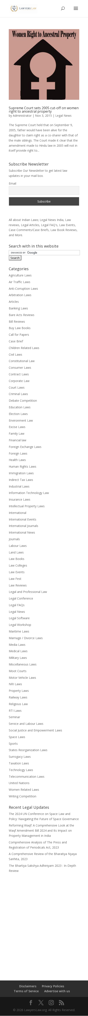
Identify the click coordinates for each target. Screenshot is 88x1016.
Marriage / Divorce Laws (26, 638)
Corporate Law (19, 381)
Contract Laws (19, 374)
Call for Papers (19, 335)
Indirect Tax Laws (21, 480)
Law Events (17, 572)
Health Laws (17, 460)
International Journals (23, 526)
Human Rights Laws (22, 466)
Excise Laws (17, 427)
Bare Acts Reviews (21, 315)
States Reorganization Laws (28, 750)
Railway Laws (18, 697)
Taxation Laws (19, 763)
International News (22, 532)
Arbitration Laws (20, 295)
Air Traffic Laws (19, 282)
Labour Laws (18, 546)
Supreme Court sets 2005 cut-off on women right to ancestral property (44, 110)
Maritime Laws (19, 631)
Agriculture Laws (20, 275)
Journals (14, 539)
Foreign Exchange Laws (25, 447)
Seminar (14, 717)
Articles (14, 302)
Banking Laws (18, 308)
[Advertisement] (44, 924)
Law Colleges (18, 565)
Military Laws (18, 658)
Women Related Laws (24, 790)
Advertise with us (57, 991)
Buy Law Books (20, 328)
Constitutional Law (22, 361)
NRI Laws (15, 684)
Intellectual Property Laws (27, 506)
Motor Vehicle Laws (22, 678)
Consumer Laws (20, 368)
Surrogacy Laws (20, 757)
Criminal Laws (18, 394)
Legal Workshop (20, 625)
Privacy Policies (53, 986)
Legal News (63, 115)
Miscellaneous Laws (23, 664)
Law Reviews (18, 585)
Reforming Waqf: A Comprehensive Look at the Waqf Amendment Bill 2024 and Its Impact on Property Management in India (41, 830)
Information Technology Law (29, 493)
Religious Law (18, 704)
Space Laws (17, 737)
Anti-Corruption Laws (23, 288)
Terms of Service (26, 991)
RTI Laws (15, 711)
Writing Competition (22, 796)
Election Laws (18, 414)
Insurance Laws (19, 499)
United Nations (19, 783)
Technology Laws (21, 770)
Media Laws (17, 645)
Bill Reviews (17, 321)
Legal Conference (21, 598)
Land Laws (16, 552)
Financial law (17, 440)
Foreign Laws (18, 453)
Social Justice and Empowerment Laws (35, 730)
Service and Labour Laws (26, 724)
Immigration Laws (21, 473)
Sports (13, 743)
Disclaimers (27, 986)
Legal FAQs (17, 605)
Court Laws (17, 387)
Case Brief (16, 341)
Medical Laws (18, 651)
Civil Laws (15, 354)
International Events (22, 519)
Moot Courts (17, 671)
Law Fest (15, 579)
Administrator (22, 115)
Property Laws (19, 691)
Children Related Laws (24, 348)
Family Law (16, 433)
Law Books (16, 559)
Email (12, 183)
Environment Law (21, 420)
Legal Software (19, 618)
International (17, 513)
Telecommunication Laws (26, 776)
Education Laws (20, 407)
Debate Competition (23, 400)
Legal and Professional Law (28, 592)
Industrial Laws (19, 486)
